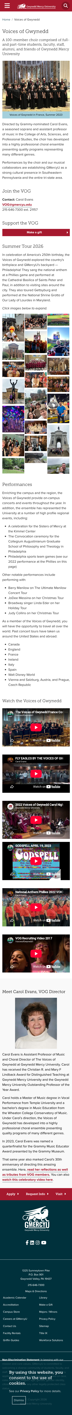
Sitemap (44, 1326)
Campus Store (11, 1312)
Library (43, 1298)
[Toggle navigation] (7, 6)
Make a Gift (46, 1305)
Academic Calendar (14, 1298)
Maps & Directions (36, 1291)
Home (6, 20)
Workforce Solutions (51, 1340)
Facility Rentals (12, 1333)
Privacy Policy (47, 1319)
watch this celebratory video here (27, 1179)
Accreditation (11, 1305)
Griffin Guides (11, 1340)
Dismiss (19, 1400)
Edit (4, 1251)
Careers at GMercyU (15, 1319)
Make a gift (34, 232)
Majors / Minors (48, 1312)
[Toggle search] (65, 6)
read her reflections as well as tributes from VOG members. (35, 1172)
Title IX (43, 1333)
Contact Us (9, 1326)
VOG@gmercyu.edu (17, 204)
